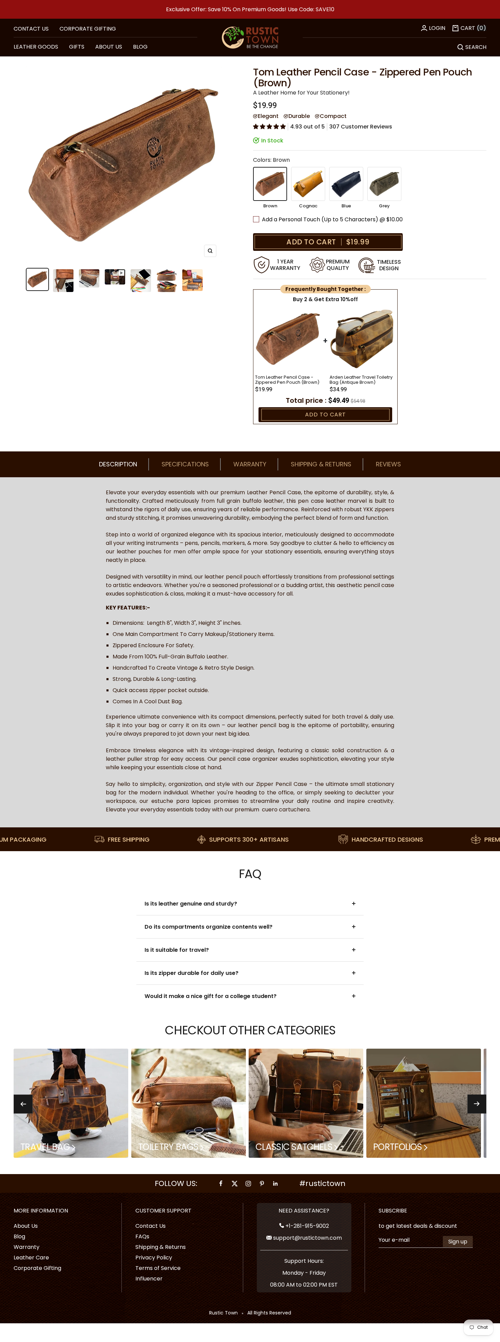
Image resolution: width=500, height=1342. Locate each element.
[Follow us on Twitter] (234, 1183)
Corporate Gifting (88, 29)
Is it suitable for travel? (177, 950)
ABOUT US (108, 47)
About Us (26, 1226)
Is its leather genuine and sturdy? (191, 904)
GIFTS (76, 47)
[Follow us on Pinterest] (262, 1183)
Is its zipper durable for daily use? (191, 973)
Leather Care (31, 1257)
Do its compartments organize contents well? (208, 927)
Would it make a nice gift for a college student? (211, 996)
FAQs (142, 1236)
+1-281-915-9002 (306, 1226)
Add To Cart (325, 414)
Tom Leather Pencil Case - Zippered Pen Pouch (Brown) (287, 380)
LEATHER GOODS (36, 47)
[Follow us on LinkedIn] (275, 1183)
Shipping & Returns (321, 464)
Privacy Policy (153, 1257)
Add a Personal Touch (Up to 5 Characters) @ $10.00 (333, 219)
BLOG (140, 47)
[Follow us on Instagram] (248, 1183)
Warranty (249, 464)
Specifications (185, 464)
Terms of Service (158, 1268)
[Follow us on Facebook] (221, 1183)
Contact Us (150, 1226)
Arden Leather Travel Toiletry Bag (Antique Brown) (361, 380)
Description (118, 464)
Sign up (457, 1241)
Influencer (149, 1279)
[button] (269, 127)
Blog (19, 1236)
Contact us (31, 29)
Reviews (388, 464)
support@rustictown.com (307, 1238)
